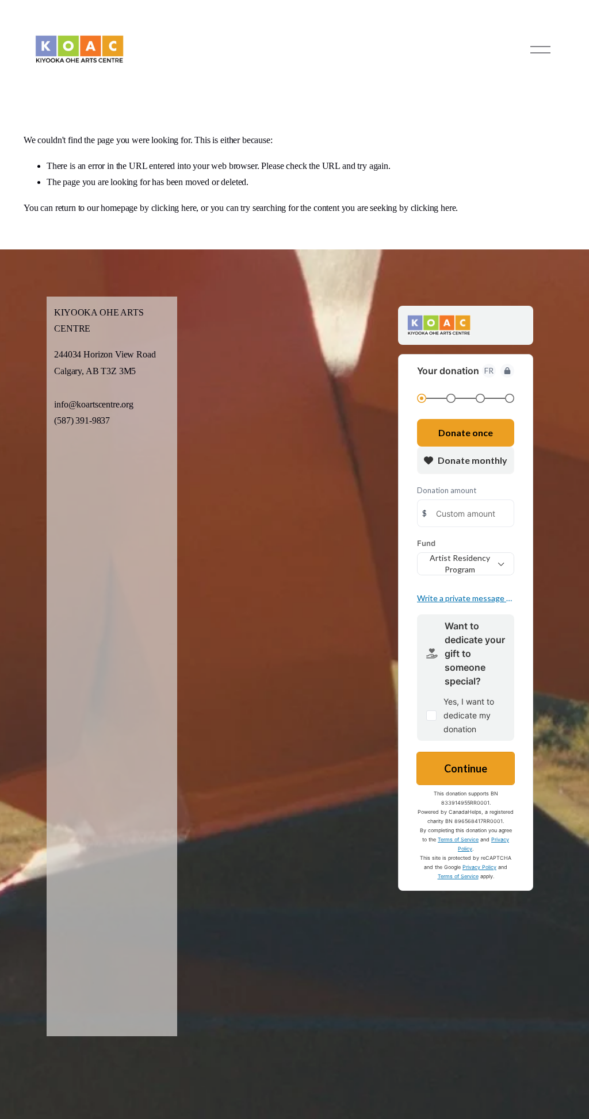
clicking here (174, 208)
